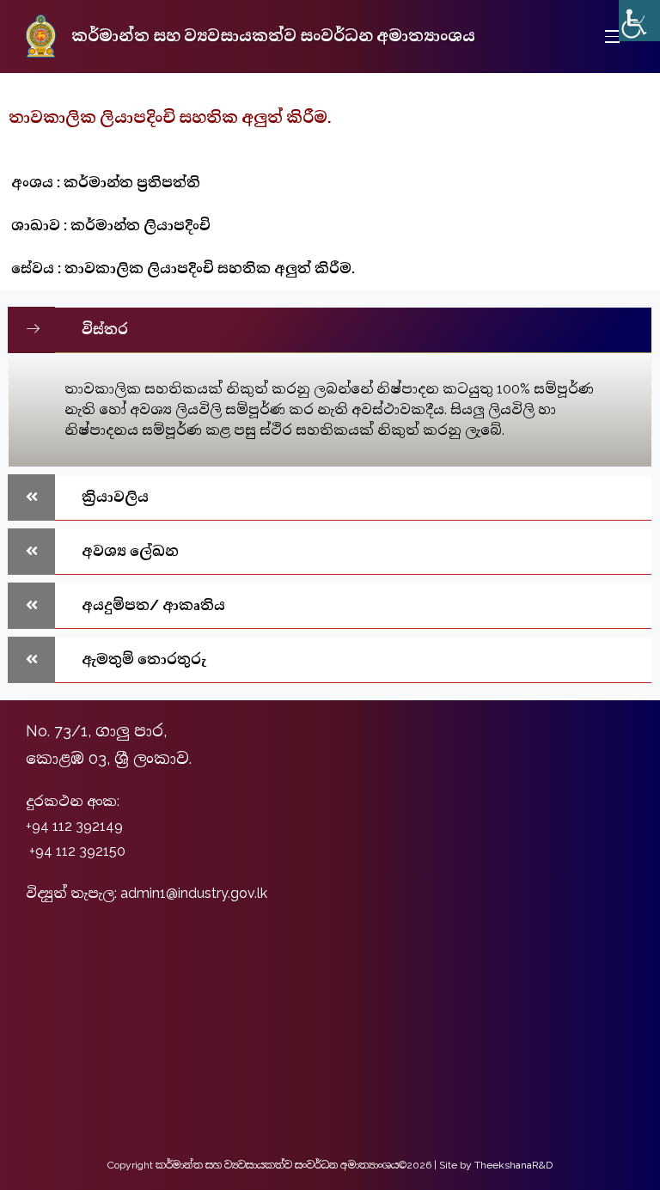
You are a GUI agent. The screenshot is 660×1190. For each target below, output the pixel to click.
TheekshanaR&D (513, 1165)
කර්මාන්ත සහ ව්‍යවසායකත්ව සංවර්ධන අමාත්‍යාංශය (273, 36)
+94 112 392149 (74, 826)
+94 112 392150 (77, 851)
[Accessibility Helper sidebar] (639, 20)
